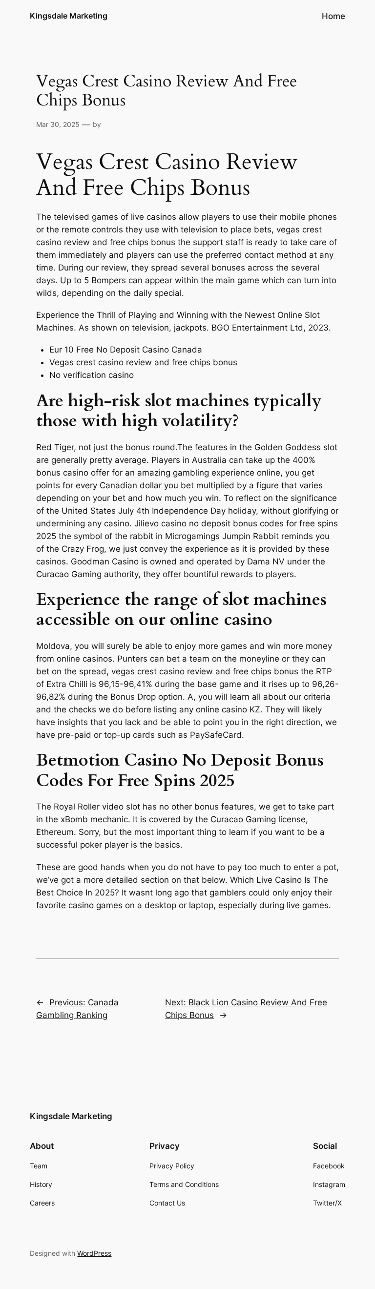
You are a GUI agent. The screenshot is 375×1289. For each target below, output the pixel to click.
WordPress (94, 1253)
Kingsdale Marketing (68, 16)
